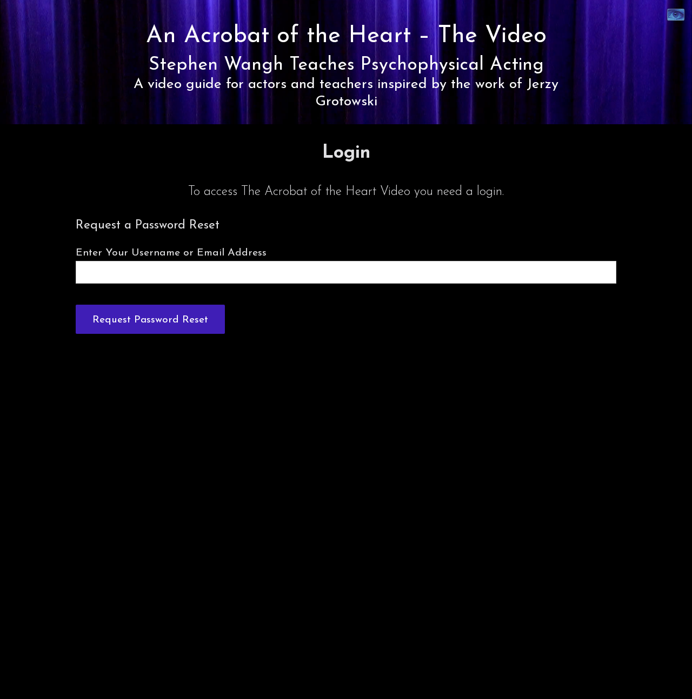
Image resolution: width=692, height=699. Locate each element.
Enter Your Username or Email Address (171, 252)
